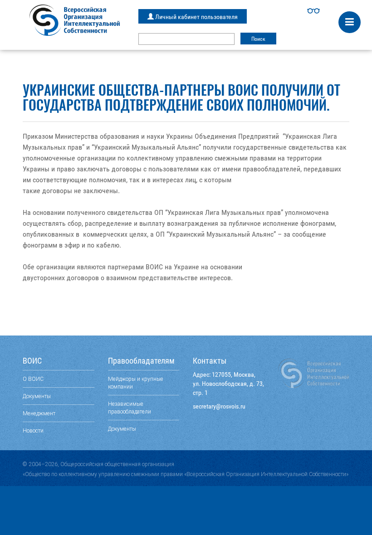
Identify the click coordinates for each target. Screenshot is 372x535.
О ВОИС (33, 378)
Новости (33, 430)
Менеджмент (39, 413)
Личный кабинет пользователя (196, 16)
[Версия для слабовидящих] (313, 11)
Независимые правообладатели (129, 407)
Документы (37, 396)
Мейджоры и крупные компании (135, 382)
